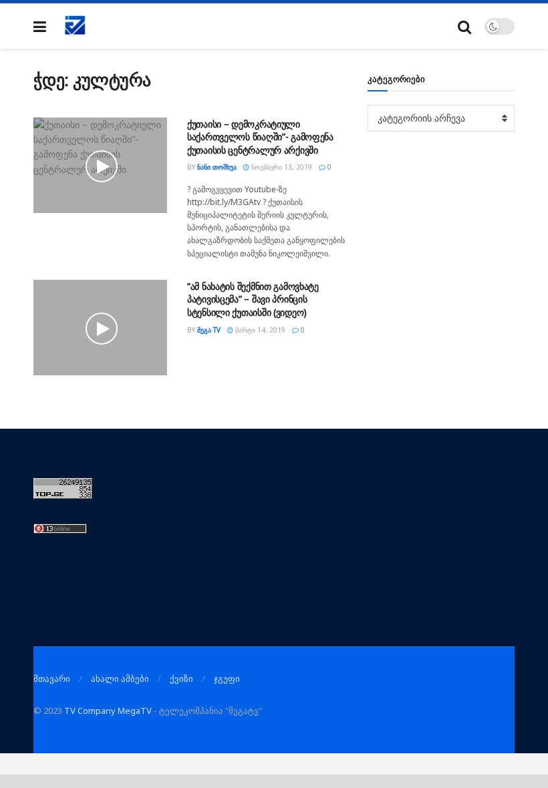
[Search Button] (464, 26)
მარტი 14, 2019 (259, 330)
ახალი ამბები (120, 678)
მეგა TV (209, 330)
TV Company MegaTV (108, 711)
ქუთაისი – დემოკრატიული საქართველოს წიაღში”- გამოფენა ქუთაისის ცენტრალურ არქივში (260, 137)
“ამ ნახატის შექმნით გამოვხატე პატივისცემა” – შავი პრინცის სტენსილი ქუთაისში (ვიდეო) (253, 299)
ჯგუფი (227, 678)
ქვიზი (181, 678)
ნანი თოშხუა (217, 167)
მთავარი (51, 678)
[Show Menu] (39, 26)
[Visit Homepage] (75, 26)
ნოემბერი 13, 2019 (280, 167)
